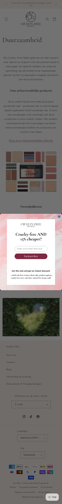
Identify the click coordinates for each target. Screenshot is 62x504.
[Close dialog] (59, 216)
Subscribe (31, 256)
